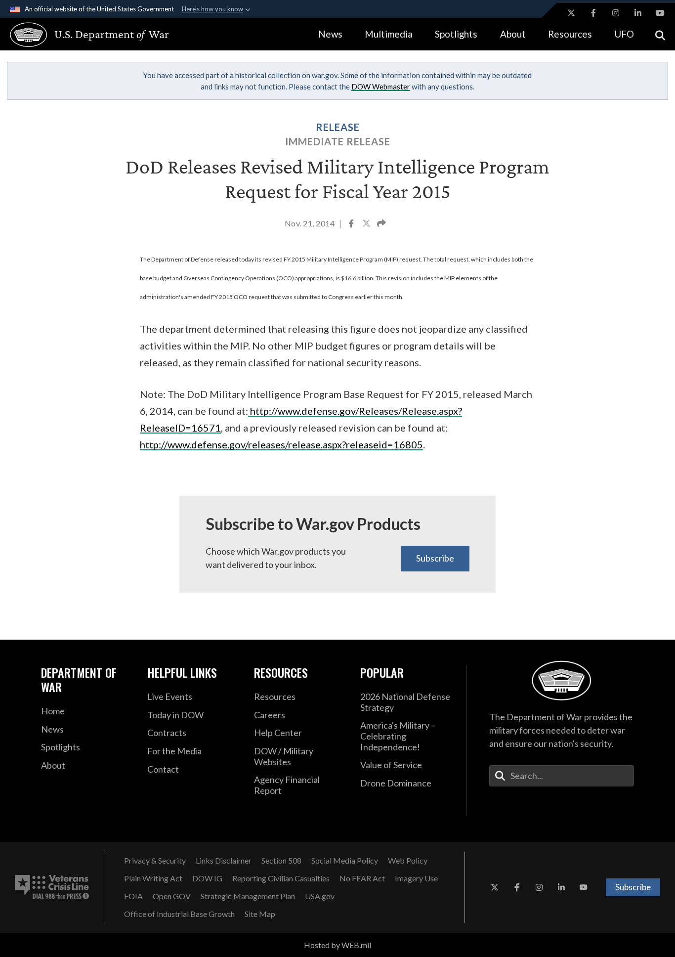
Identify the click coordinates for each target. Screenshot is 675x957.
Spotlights (456, 34)
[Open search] (660, 34)
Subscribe (435, 558)
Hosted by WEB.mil (337, 945)
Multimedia (389, 34)
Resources (570, 34)
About (513, 34)
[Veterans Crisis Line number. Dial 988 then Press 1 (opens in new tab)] (52, 887)
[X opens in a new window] (571, 12)
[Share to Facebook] (352, 224)
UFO (624, 34)
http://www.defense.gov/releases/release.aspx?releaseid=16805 (281, 444)
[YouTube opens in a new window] (660, 12)
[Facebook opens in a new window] (593, 12)
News (330, 34)
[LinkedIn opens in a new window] (638, 12)
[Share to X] (367, 224)
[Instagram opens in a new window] (615, 12)
